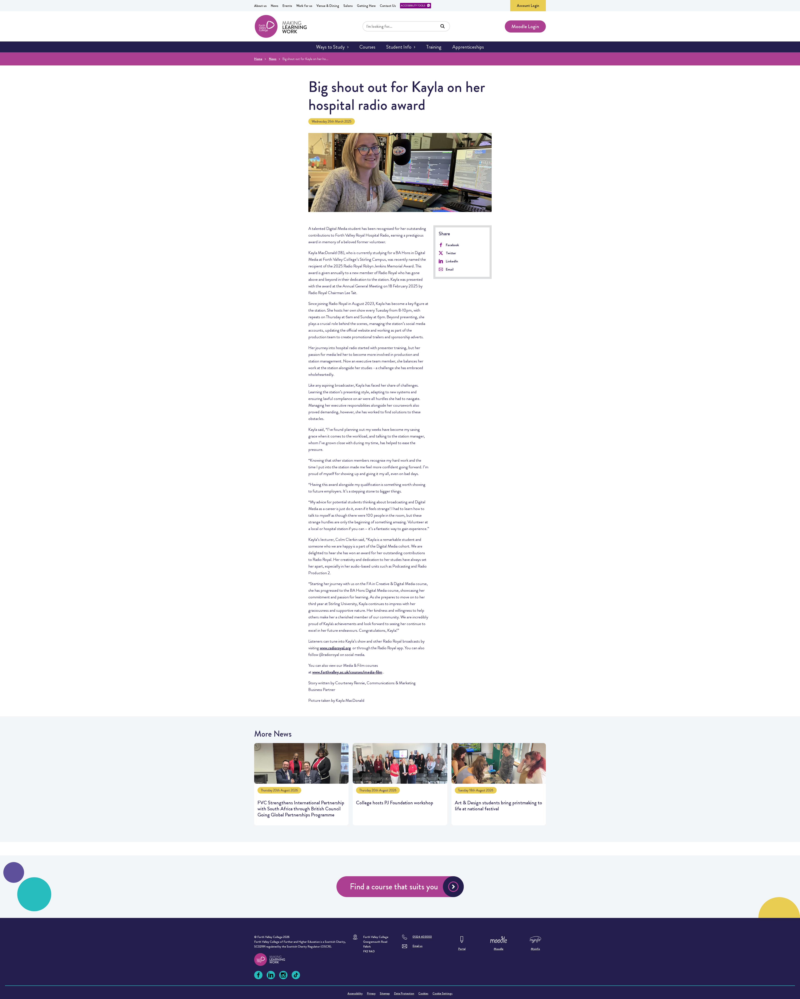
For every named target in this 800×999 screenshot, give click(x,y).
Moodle (498, 949)
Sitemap (385, 993)
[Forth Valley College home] (273, 959)
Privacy (371, 993)
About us (260, 5)
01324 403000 (422, 937)
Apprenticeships (468, 46)
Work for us (304, 5)
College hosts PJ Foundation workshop (400, 784)
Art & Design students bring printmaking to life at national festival (498, 784)
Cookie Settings (442, 993)
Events (287, 5)
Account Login (528, 5)
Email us (417, 946)
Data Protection (404, 993)
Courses (367, 46)
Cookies (423, 993)
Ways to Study (330, 46)
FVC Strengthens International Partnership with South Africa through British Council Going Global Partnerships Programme (301, 784)
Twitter (451, 253)
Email (450, 269)
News (274, 5)
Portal (462, 949)
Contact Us (388, 5)
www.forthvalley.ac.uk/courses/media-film (347, 672)
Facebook (452, 245)
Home (258, 58)
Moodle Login (525, 26)
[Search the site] (442, 26)
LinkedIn (452, 261)
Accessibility (355, 993)
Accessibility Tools (413, 6)
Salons (348, 5)
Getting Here (366, 5)
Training (433, 46)
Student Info (398, 46)
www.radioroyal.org (335, 648)
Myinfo (535, 949)
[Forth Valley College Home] (281, 26)
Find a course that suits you (394, 886)
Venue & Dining (327, 5)
